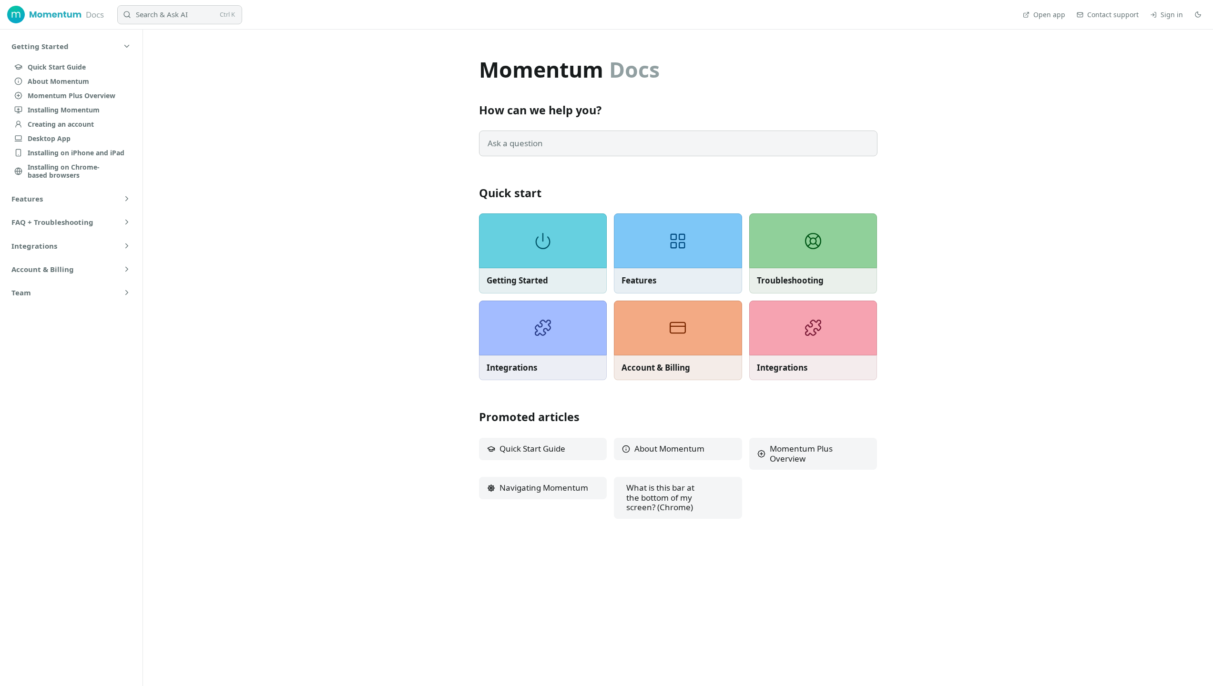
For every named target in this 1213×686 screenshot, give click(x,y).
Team (21, 292)
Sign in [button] (1172, 14)
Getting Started (40, 46)
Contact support (1113, 14)
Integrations (34, 246)
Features (27, 198)
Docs (95, 14)
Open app (1049, 14)
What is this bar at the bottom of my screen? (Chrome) (660, 497)
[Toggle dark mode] (1198, 14)
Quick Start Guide (532, 448)
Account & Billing (42, 269)
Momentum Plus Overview (801, 453)
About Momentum (669, 448)
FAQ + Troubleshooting (52, 222)
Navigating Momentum (543, 487)
